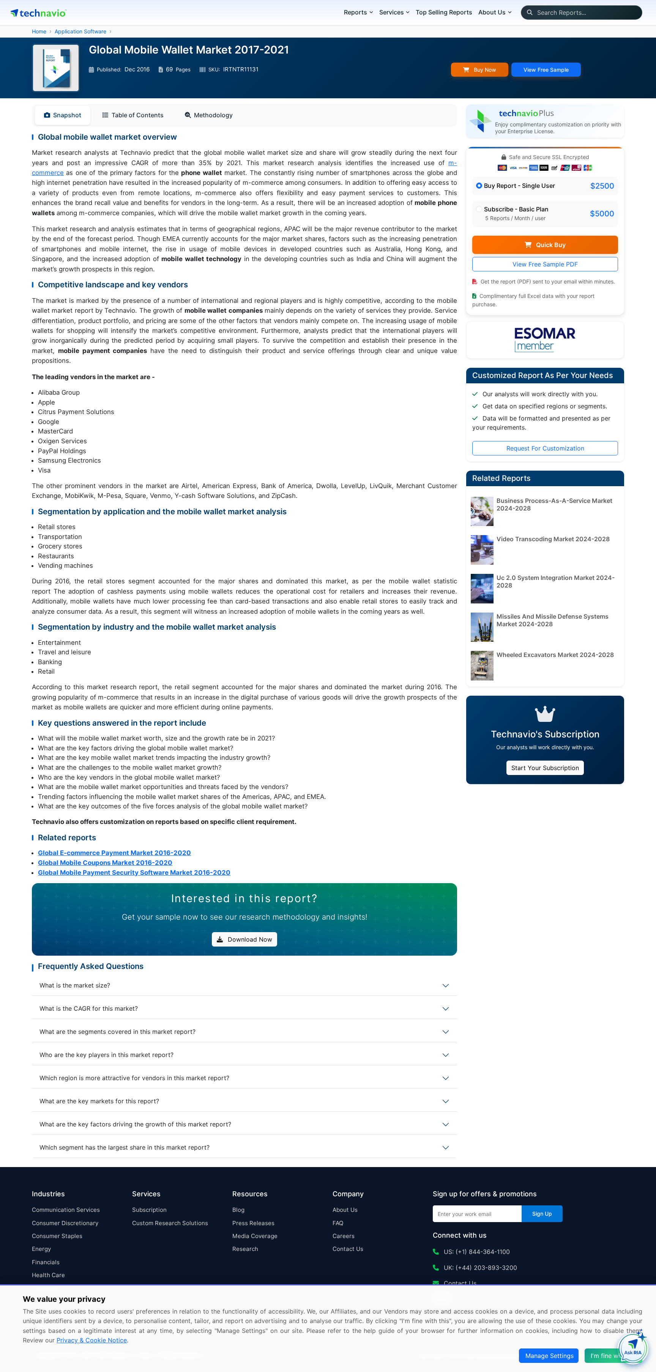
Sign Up (542, 1213)
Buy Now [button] (484, 69)
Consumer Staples (57, 1236)
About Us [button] (492, 12)
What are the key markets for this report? (99, 1101)
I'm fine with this (614, 1355)
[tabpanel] (244, 504)
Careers (344, 1236)
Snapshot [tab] (67, 115)
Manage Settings (549, 1355)
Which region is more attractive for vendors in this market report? (134, 1078)
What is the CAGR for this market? (88, 1008)
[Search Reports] (529, 12)
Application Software (80, 31)
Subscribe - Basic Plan (516, 209)
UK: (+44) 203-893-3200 (479, 1267)
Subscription (149, 1209)
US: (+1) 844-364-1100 (476, 1251)
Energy (41, 1248)
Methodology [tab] (213, 115)
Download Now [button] (249, 939)
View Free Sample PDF (545, 264)
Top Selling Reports (444, 12)
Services (391, 12)
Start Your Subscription (545, 768)
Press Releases (253, 1223)
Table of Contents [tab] (138, 115)
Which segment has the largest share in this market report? (124, 1147)
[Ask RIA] (632, 1348)
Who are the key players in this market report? (106, 1055)
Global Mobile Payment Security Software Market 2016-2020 (134, 872)
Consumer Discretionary (65, 1223)
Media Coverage (255, 1236)
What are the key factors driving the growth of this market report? (135, 1124)
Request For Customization (545, 448)
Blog (238, 1209)
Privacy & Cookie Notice (92, 1340)
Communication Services (66, 1209)
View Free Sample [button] (546, 69)
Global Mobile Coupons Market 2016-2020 (105, 862)
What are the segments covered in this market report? (117, 1031)
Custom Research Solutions (170, 1223)
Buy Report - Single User (519, 185)
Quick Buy (550, 245)
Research (245, 1248)
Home (39, 31)
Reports (355, 12)
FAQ (338, 1223)
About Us (345, 1209)
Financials (46, 1262)
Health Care (48, 1275)
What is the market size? (74, 985)
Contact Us (348, 1248)
